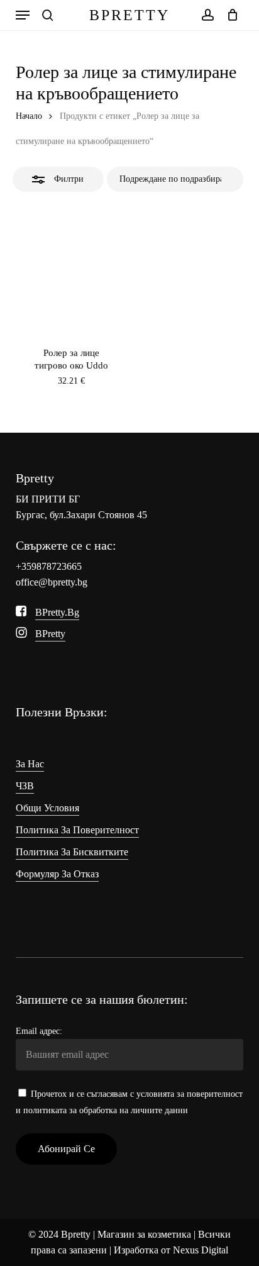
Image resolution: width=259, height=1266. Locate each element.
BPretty (129, 15)
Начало (29, 116)
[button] (23, 15)
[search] (48, 15)
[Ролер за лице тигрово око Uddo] (71, 266)
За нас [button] (30, 763)
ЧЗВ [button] (25, 785)
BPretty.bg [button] (57, 612)
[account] (207, 15)
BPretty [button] (50, 633)
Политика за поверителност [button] (77, 830)
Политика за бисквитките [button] (72, 852)
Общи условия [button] (47, 807)
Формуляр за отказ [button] (57, 874)
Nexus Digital (200, 1250)
